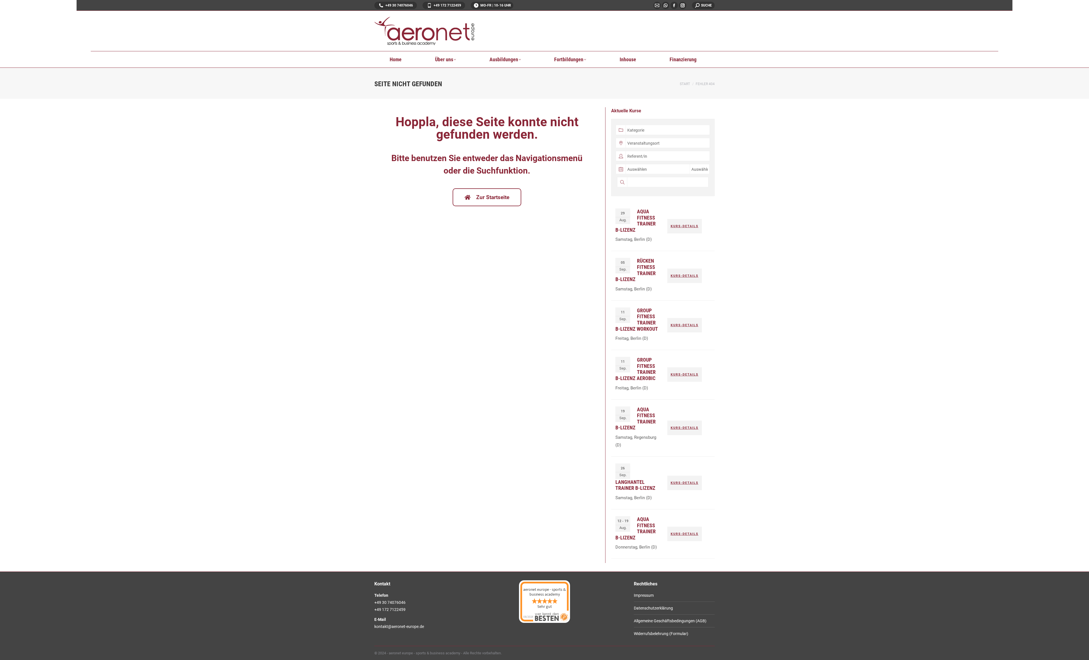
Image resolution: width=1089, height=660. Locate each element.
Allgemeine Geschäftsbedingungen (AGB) (670, 621)
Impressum (644, 595)
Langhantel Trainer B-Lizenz (635, 485)
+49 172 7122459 (447, 5)
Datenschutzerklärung (653, 608)
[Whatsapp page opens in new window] (665, 5)
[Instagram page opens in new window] (682, 5)
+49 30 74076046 (399, 5)
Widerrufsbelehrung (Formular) (661, 633)
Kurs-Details (684, 226)
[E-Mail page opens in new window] (657, 5)
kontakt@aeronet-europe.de (399, 626)
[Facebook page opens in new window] (674, 5)
